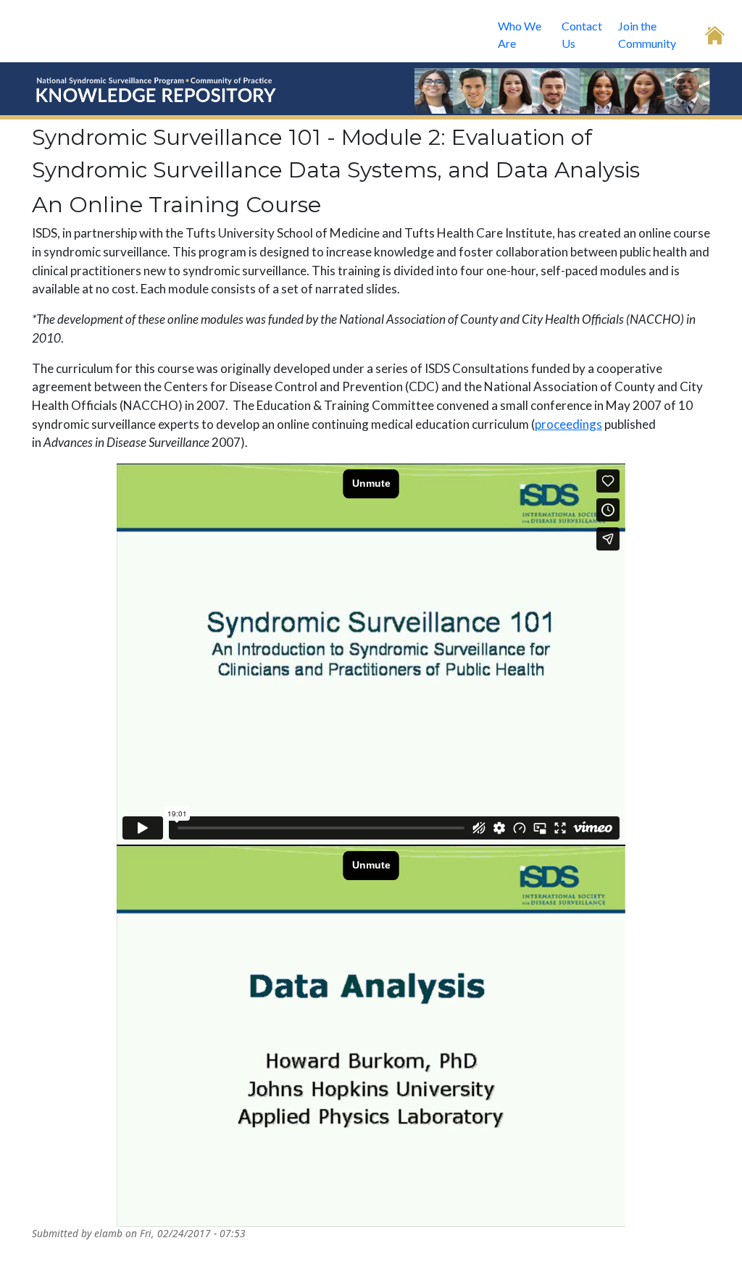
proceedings (568, 424)
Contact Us (582, 34)
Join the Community (647, 34)
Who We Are (519, 34)
